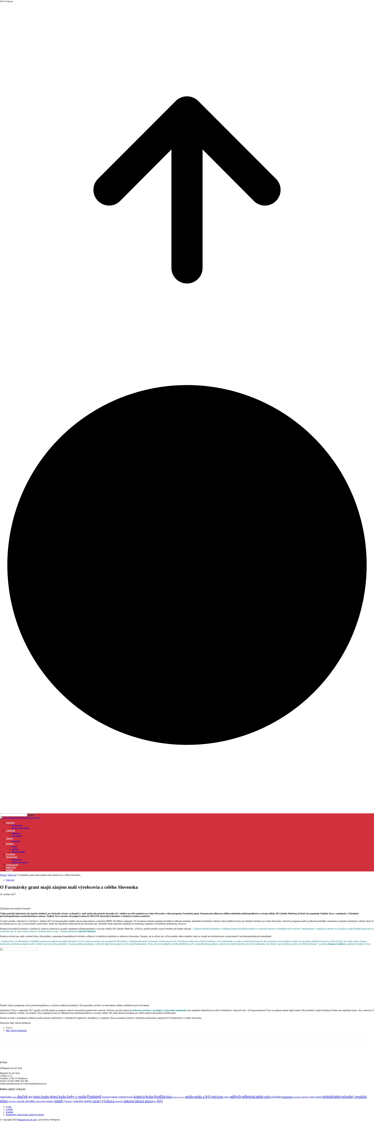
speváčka (30, 1101)
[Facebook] (5, 899)
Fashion (10, 822)
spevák (20, 1101)
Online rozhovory (20, 862)
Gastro (9, 838)
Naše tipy (11, 867)
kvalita (159, 1096)
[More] (47, 899)
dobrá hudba (41, 1096)
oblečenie (217, 1096)
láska (169, 1096)
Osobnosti (11, 857)
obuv (226, 1097)
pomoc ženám (315, 1097)
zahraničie (119, 1101)
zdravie (129, 1101)
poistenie (287, 1096)
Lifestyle (10, 830)
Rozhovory (17, 860)
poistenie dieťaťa (300, 1097)
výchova (108, 1101)
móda (189, 1096)
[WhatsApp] (36, 899)
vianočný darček (82, 1101)
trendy (59, 1101)
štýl (160, 1101)
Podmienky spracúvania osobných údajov (25, 1114)
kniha (130, 1097)
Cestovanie (12, 865)
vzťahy (96, 1101)
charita (14, 1097)
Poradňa (10, 854)
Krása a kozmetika (20, 828)
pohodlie (276, 1096)
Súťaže (9, 870)
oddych (235, 1096)
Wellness (16, 833)
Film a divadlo (18, 852)
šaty (155, 1101)
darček (22, 1096)
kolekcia (139, 1096)
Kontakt (9, 1112)
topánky (50, 1101)
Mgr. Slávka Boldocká (16, 1030)
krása (150, 1096)
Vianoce (68, 1101)
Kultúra (9, 843)
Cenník (9, 1109)
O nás (8, 1106)
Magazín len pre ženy (27, 1119)
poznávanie (331, 1096)
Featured (94, 1096)
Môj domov (17, 836)
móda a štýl (202, 1096)
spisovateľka (41, 1101)
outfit (267, 1096)
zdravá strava (144, 1101)
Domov (3, 875)
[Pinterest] (26, 899)
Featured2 (106, 1097)
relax (4, 1101)
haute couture (119, 1096)
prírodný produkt (354, 1096)
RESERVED (12, 1101)
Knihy (14, 846)
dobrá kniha (58, 1096)
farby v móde (76, 1096)
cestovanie (6, 1096)
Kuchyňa (16, 841)
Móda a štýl (17, 825)
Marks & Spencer (179, 1097)
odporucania (252, 1096)
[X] (15, 899)
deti (30, 1096)
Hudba (15, 849)
